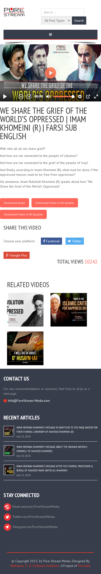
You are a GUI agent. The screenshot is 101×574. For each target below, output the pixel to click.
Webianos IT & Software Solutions (34, 566)
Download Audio (14, 203)
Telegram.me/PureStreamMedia (34, 527)
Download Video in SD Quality (54, 203)
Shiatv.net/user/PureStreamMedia (35, 506)
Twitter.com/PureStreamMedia (33, 517)
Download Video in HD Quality (23, 214)
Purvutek (84, 566)
